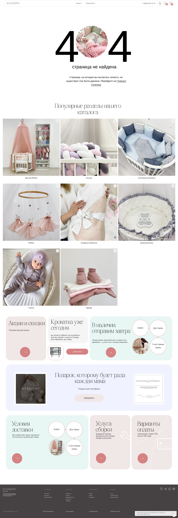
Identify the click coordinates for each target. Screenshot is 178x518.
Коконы (90, 495)
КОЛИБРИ (13, 3)
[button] (77, 352)
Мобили (91, 493)
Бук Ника (46, 495)
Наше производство (48, 511)
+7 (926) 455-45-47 (149, 3)
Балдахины (91, 497)
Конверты (68, 500)
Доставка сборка (114, 497)
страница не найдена (94, 66)
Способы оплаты (114, 495)
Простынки (68, 499)
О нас (111, 493)
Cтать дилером (70, 511)
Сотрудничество (93, 511)
